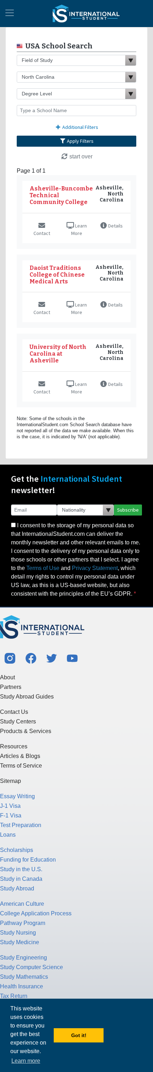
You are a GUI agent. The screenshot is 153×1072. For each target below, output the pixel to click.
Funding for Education (28, 860)
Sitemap (10, 781)
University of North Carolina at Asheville (58, 354)
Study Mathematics (24, 977)
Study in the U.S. (21, 869)
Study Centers (18, 721)
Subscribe (128, 510)
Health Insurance (21, 986)
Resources (13, 746)
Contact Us (14, 712)
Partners (10, 687)
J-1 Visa (10, 806)
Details (115, 226)
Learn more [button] (25, 1061)
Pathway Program (22, 923)
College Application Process (36, 913)
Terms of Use (42, 568)
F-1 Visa (10, 815)
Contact (41, 233)
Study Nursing (18, 933)
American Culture (22, 904)
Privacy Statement (95, 568)
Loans (8, 835)
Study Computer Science (31, 967)
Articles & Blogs (20, 756)
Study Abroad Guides (27, 697)
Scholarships (16, 850)
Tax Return (13, 996)
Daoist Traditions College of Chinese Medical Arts (57, 275)
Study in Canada (21, 879)
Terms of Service (21, 766)
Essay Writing (17, 796)
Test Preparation (20, 825)
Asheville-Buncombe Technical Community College (61, 195)
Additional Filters (79, 127)
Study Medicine (19, 942)
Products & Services (25, 731)
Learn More (79, 229)
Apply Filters (80, 141)
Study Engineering (23, 958)
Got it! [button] (78, 1035)
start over (80, 156)
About (7, 677)
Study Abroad (17, 888)
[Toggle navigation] (9, 13)
